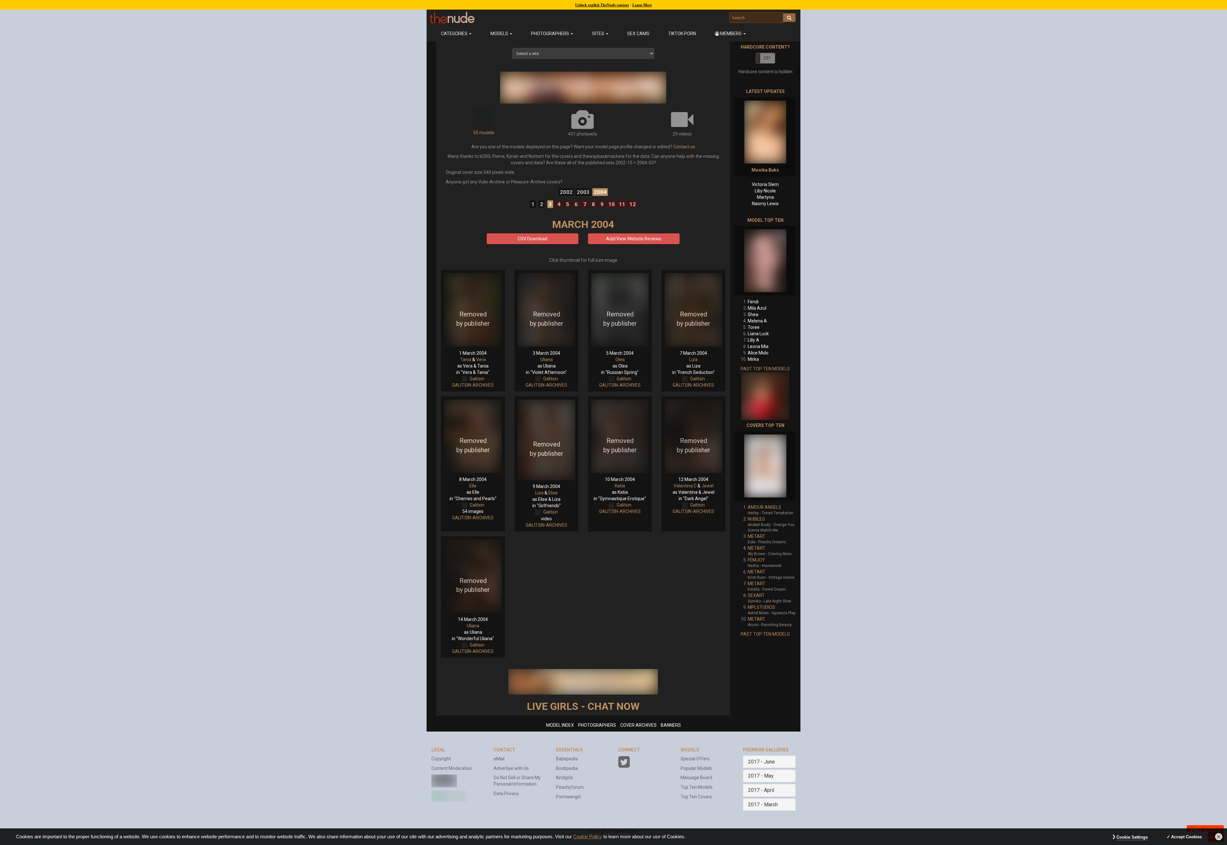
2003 (583, 192)
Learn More (642, 5)
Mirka (753, 359)
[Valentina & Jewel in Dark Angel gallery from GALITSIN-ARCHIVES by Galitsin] (693, 436)
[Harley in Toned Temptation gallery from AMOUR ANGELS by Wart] (765, 466)
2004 (600, 192)
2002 (566, 192)
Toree (754, 327)
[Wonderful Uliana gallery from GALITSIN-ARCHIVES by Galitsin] (473, 576)
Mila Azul (757, 308)
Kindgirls (564, 777)
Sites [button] (598, 33)
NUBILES (756, 519)
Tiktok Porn (682, 33)
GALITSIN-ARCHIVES (473, 385)
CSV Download (532, 238)
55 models (483, 132)
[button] (730, 34)
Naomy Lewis (765, 203)
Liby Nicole (765, 190)
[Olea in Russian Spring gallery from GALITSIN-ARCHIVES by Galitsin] (620, 309)
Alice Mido (758, 352)
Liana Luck (758, 333)
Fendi (753, 301)
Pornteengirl (568, 796)
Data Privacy (506, 793)
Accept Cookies (1186, 836)
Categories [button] (454, 33)
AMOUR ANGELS (764, 507)
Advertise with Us (511, 768)
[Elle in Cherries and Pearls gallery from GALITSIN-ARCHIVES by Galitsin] (473, 436)
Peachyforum (570, 787)
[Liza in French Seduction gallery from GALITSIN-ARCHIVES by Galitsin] (693, 309)
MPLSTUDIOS (761, 607)
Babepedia (567, 758)
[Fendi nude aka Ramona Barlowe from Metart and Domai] (765, 260)
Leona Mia (758, 346)
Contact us (684, 146)
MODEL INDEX (560, 725)
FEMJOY (756, 559)
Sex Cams (638, 33)
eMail (499, 758)
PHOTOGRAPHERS (597, 725)
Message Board (696, 777)
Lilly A (753, 340)
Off (767, 58)
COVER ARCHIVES (638, 725)
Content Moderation (451, 768)
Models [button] (499, 33)
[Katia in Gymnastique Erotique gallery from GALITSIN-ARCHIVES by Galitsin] (620, 436)
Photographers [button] (550, 33)
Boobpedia (567, 768)
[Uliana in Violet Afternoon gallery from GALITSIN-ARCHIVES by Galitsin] (546, 309)
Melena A (757, 320)
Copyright (441, 758)
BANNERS (671, 725)
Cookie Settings (1132, 837)
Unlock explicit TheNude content (602, 5)
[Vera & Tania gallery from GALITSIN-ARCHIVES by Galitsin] (473, 309)
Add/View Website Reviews (633, 238)
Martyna (765, 197)
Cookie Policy (587, 836)
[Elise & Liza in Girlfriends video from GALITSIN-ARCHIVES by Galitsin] (546, 439)
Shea (753, 314)
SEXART (756, 595)
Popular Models (696, 768)
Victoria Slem (765, 184)
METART (756, 536)
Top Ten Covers (696, 796)
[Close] (1218, 836)
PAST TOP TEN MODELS (765, 368)
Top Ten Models (697, 787)
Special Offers (695, 758)
